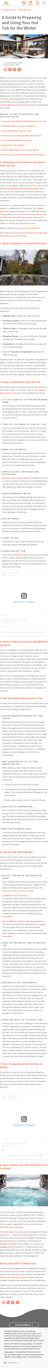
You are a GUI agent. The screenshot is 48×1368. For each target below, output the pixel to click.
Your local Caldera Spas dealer (13, 1277)
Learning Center (9, 9)
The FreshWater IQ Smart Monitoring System (23, 921)
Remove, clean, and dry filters (16, 478)
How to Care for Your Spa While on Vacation (21, 135)
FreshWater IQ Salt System (15, 895)
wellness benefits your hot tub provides (21, 188)
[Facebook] (5, 69)
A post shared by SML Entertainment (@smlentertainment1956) (24, 632)
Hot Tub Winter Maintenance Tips (17, 140)
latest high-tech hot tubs (15, 1232)
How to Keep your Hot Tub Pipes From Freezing (23, 154)
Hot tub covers (16, 731)
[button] (11, 1362)
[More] (19, 69)
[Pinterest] (15, 69)
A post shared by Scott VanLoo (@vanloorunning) (23, 1155)
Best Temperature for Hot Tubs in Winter (20, 150)
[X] (10, 69)
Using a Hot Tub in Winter (13, 145)
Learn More (7, 916)
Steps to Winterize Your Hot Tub (16, 131)
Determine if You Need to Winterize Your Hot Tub (24, 121)
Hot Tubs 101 (25, 9)
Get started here (32, 228)
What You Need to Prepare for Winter (18, 126)
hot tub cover (17, 554)
